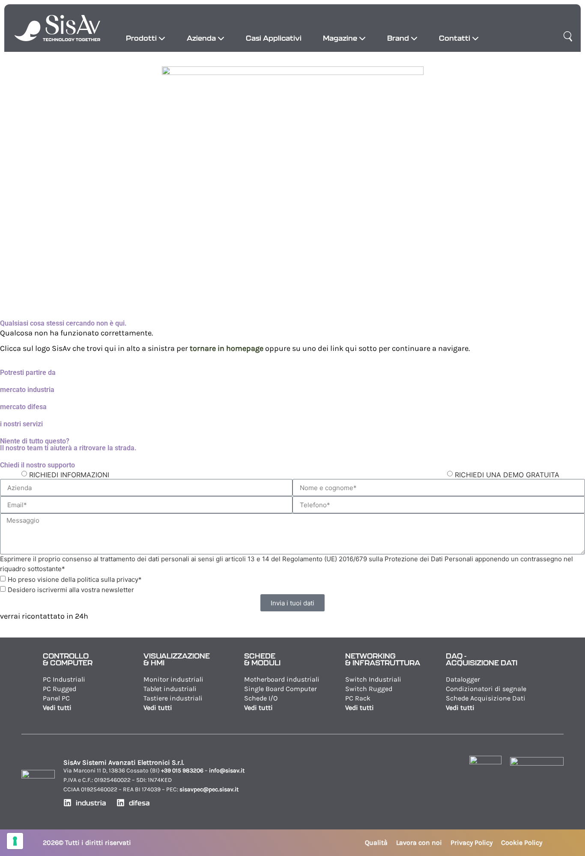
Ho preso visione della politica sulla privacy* (75, 579)
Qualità (376, 842)
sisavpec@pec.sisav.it (209, 789)
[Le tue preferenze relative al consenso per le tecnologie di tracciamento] (15, 841)
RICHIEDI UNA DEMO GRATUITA (507, 474)
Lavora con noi (419, 842)
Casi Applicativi (273, 38)
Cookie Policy (521, 842)
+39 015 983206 (182, 770)
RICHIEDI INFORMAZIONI (69, 474)
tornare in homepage (226, 348)
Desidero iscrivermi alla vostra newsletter (71, 590)
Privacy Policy (471, 842)
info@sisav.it (227, 770)
